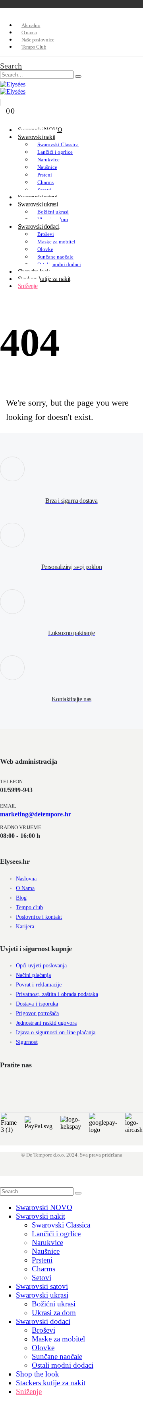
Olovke (45, 249)
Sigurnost (27, 1042)
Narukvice (48, 160)
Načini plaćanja (33, 975)
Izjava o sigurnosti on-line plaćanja (56, 1032)
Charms (45, 182)
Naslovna (26, 879)
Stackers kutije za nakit (44, 278)
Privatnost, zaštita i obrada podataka (57, 994)
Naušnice (47, 167)
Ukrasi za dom (54, 1312)
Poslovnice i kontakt (39, 917)
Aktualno (30, 25)
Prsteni (44, 175)
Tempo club (29, 907)
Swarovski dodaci (38, 226)
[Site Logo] (12, 84)
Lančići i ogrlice (55, 152)
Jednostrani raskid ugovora (46, 1023)
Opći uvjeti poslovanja (41, 966)
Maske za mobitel (56, 242)
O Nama (25, 888)
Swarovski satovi (42, 1286)
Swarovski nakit (36, 136)
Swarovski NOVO (44, 1207)
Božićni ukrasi (53, 212)
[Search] (78, 76)
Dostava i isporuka (37, 1004)
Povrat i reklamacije (39, 985)
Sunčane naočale (55, 257)
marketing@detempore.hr (35, 814)
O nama (29, 32)
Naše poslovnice (37, 40)
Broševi (45, 234)
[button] (11, 65)
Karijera (25, 926)
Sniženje (28, 285)
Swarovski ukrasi (38, 204)
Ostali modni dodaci (59, 264)
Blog (21, 898)
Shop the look (37, 1374)
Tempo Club (33, 47)
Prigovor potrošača (37, 1013)
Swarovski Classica (58, 144)
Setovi (41, 1277)
